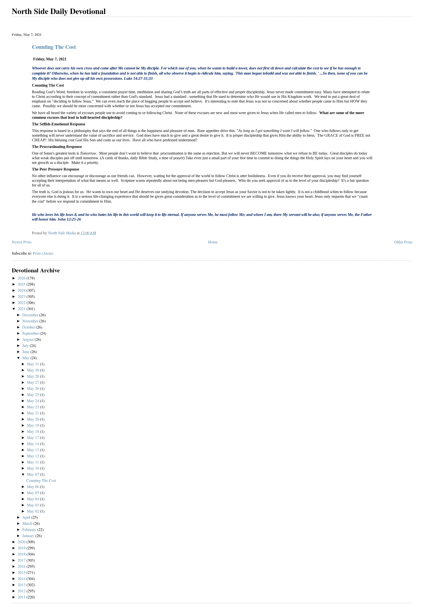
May (26, 357)
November (30, 320)
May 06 (33, 486)
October (29, 327)
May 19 (33, 425)
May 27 (33, 382)
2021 (22, 308)
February (29, 529)
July (26, 345)
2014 (22, 578)
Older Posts (403, 241)
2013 (22, 584)
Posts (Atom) (43, 253)
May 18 (33, 431)
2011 (22, 596)
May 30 (33, 369)
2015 (22, 572)
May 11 (33, 461)
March (27, 523)
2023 (22, 296)
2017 (22, 560)
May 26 (33, 388)
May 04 (33, 498)
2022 (22, 302)
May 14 (33, 443)
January (28, 535)
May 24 (33, 400)
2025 (22, 284)
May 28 (33, 376)
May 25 (33, 394)
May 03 (33, 504)
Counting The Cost (54, 47)
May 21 (33, 412)
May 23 (33, 406)
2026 (22, 277)
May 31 (33, 363)
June (26, 351)
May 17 (33, 437)
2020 (22, 541)
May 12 (33, 455)
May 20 (33, 419)
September (31, 333)
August (28, 339)
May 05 (33, 492)
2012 (22, 590)
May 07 (33, 474)
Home (213, 241)
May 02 (33, 511)
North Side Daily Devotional (59, 11)
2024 (22, 290)
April (26, 517)
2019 (22, 547)
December (30, 314)
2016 (22, 566)
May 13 (33, 449)
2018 (22, 553)
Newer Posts (21, 241)
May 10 (33, 468)
